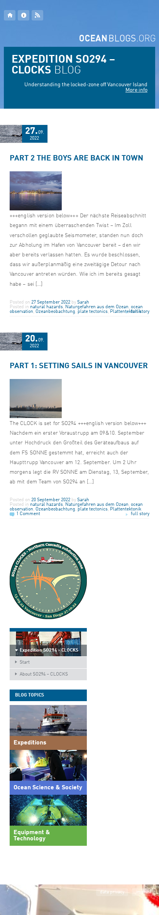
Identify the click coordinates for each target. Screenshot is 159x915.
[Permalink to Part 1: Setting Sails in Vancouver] (36, 417)
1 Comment (28, 514)
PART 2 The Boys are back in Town (76, 158)
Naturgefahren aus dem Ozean (97, 307)
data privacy (112, 892)
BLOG (63, 65)
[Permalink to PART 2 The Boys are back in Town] (36, 209)
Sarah (83, 302)
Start (25, 662)
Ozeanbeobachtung (55, 311)
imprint (143, 892)
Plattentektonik (125, 509)
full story (140, 311)
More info (136, 90)
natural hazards (46, 307)
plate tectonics (93, 311)
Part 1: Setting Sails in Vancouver (79, 366)
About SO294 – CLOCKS (44, 674)
